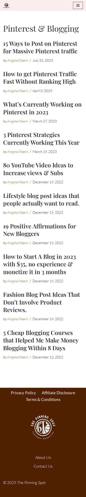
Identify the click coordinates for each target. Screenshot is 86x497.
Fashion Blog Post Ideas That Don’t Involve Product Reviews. (41, 302)
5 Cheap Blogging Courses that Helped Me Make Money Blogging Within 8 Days (40, 340)
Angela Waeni (17, 60)
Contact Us (43, 466)
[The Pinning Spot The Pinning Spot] (7, 5)
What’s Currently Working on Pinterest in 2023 (42, 108)
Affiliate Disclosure (58, 392)
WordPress (45, 491)
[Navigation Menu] (78, 5)
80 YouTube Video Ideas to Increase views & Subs (38, 168)
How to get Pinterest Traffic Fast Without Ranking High (40, 77)
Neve (7, 491)
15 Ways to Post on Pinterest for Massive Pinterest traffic (40, 47)
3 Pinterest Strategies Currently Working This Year (41, 138)
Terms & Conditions (43, 399)
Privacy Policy (23, 392)
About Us (43, 457)
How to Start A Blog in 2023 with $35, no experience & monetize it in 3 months (39, 264)
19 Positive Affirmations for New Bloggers (39, 229)
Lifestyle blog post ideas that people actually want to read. (41, 199)
